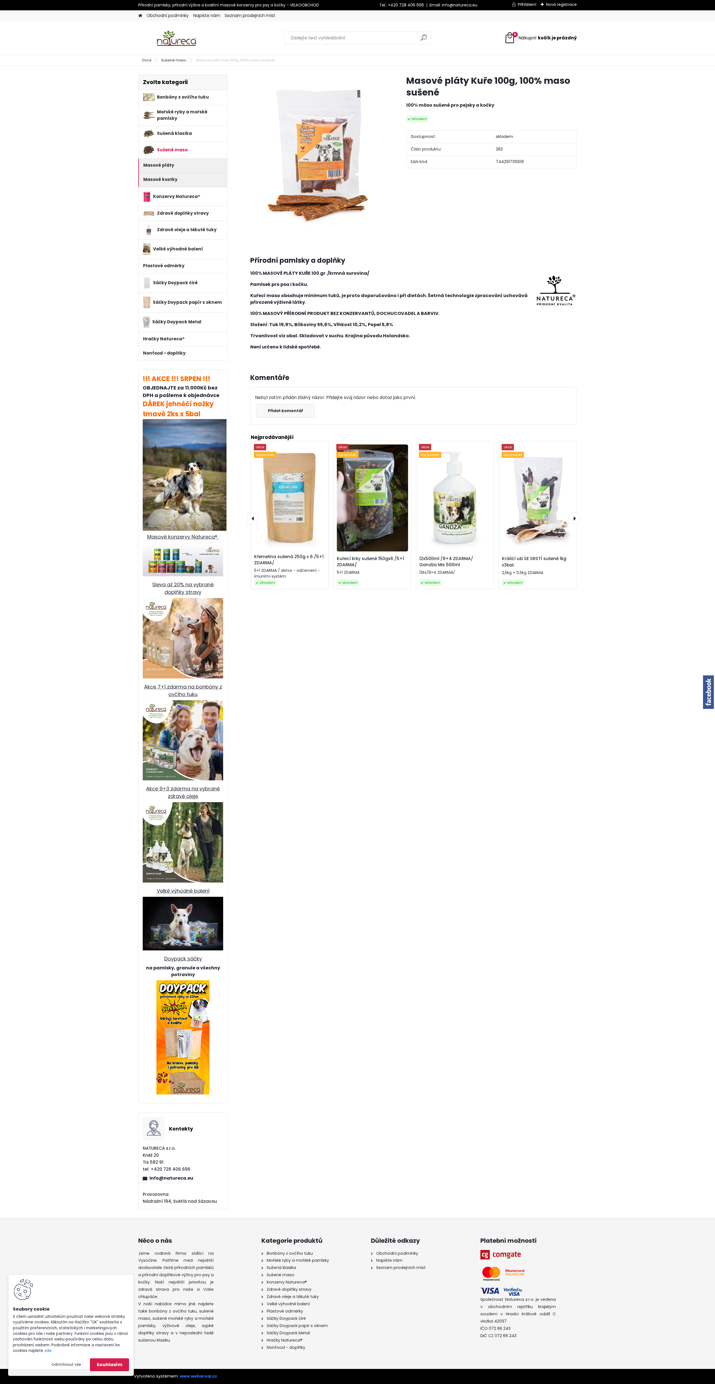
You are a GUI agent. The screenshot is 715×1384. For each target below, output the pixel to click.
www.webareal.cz (198, 1376)
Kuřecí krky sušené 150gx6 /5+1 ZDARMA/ (370, 562)
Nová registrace (561, 4)
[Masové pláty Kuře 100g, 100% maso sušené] (319, 158)
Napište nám (206, 15)
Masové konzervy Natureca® (183, 536)
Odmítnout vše (66, 1364)
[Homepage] (140, 15)
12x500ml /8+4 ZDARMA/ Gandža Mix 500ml (446, 562)
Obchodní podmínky (168, 15)
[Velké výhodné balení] (183, 900)
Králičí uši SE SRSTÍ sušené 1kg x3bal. (534, 562)
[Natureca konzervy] (183, 546)
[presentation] (253, 518)
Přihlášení (527, 4)
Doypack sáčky (183, 958)
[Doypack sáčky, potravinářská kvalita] (183, 1037)
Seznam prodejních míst (250, 15)
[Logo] (176, 38)
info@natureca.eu (459, 5)
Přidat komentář (285, 410)
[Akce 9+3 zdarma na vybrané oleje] (183, 805)
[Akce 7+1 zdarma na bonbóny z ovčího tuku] (183, 704)
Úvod (146, 60)
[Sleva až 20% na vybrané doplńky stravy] (183, 601)
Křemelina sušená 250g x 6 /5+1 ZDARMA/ (289, 560)
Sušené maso (173, 60)
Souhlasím (109, 1364)
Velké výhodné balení (183, 890)
